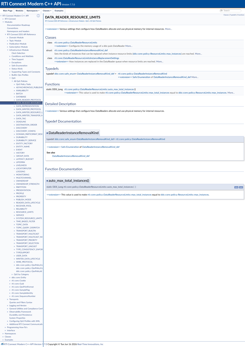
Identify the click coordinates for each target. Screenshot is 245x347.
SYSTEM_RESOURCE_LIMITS (29, 218)
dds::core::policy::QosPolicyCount (31, 265)
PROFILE (20, 193)
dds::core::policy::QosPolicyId (29, 271)
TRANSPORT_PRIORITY (26, 240)
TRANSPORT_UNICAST (26, 246)
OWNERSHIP (22, 181)
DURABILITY (22, 137)
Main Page (7, 11)
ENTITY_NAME (23, 147)
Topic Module (15, 41)
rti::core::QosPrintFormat (23, 287)
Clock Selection (18, 53)
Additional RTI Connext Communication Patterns (30, 324)
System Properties (17, 318)
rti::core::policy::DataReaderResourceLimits (75, 42)
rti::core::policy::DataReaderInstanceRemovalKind (142, 74)
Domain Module (16, 38)
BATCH (19, 94)
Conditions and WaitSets (22, 56)
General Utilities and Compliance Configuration (29, 309)
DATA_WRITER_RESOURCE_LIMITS (32, 112)
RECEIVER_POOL (23, 206)
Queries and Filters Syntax (20, 303)
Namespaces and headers (18, 31)
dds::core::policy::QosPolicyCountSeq (32, 268)
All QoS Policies (20, 81)
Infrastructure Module (19, 50)
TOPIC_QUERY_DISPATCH (28, 228)
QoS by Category (21, 274)
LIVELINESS (21, 165)
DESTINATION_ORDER (26, 125)
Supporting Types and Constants (26, 72)
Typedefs (233, 15)
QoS (13, 78)
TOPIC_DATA (22, 225)
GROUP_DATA (22, 156)
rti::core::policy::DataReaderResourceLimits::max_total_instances (137, 93)
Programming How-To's (17, 327)
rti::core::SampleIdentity (22, 293)
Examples (59, 11)
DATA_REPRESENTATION (27, 106)
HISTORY (20, 153)
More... (168, 29)
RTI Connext (10, 19)
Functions (241, 15)
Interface (11, 331)
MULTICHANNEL (23, 178)
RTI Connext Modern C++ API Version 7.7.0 (25, 344)
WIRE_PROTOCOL (24, 262)
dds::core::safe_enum (64, 74)
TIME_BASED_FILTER (25, 222)
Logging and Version (18, 306)
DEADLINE (21, 122)
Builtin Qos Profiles (20, 75)
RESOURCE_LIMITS (24, 212)
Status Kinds (17, 69)
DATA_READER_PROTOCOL (28, 100)
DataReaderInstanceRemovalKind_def (95, 74)
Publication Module (17, 44)
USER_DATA (21, 256)
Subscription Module (18, 47)
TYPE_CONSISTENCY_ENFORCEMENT (33, 250)
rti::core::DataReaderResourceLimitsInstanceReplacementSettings (86, 58)
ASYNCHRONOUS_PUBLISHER (30, 88)
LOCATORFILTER (23, 169)
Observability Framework (20, 312)
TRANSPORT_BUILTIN (26, 231)
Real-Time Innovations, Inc (90, 344)
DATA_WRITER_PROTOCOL (28, 109)
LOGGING (20, 172)
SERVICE (20, 215)
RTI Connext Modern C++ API (16, 16)
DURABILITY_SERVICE (26, 140)
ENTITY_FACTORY (24, 144)
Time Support (18, 59)
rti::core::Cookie (19, 281)
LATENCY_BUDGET (25, 159)
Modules (19, 11)
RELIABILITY (21, 209)
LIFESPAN (20, 162)
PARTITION (21, 187)
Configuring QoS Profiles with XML (24, 321)
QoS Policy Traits (23, 84)
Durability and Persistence (20, 315)
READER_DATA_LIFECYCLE (28, 203)
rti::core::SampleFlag (21, 290)
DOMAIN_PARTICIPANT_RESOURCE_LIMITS (36, 134)
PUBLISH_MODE (23, 200)
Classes (46, 11)
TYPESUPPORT (23, 253)
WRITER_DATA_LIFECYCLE (28, 259)
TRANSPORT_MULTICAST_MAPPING (32, 237)
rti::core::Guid (18, 284)
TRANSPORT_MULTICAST (27, 234)
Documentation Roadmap (18, 25)
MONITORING (22, 175)
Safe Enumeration (19, 66)
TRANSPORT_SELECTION (27, 243)
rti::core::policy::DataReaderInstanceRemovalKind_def (81, 50)
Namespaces (32, 11)
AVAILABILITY (22, 91)
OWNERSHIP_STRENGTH (27, 184)
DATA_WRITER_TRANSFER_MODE (31, 116)
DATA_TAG (21, 119)
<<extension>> (52, 29)
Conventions (12, 28)
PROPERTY (21, 197)
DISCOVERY (21, 128)
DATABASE (21, 97)
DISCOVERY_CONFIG (26, 131)
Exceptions (16, 63)
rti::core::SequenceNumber (23, 296)
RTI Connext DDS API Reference (21, 35)
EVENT (19, 150)
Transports (13, 299)
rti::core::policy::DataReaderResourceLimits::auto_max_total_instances (99, 89)
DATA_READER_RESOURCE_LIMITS (32, 103)
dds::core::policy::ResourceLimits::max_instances (157, 54)
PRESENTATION (23, 190)
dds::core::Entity (19, 278)
